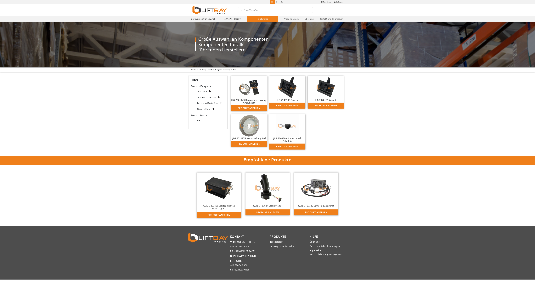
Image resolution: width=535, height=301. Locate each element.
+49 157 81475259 (232, 19)
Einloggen (340, 2)
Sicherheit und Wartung (207, 97)
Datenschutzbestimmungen (325, 246)
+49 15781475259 (239, 246)
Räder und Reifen (204, 109)
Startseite (194, 70)
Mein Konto (326, 2)
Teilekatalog (262, 19)
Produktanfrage (291, 19)
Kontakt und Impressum (331, 19)
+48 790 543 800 (239, 265)
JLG (198, 120)
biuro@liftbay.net (239, 269)
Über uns (309, 19)
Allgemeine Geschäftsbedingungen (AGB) (325, 252)
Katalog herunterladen (282, 246)
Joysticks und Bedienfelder (208, 103)
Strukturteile (202, 91)
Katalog (203, 70)
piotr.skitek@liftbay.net (203, 19)
